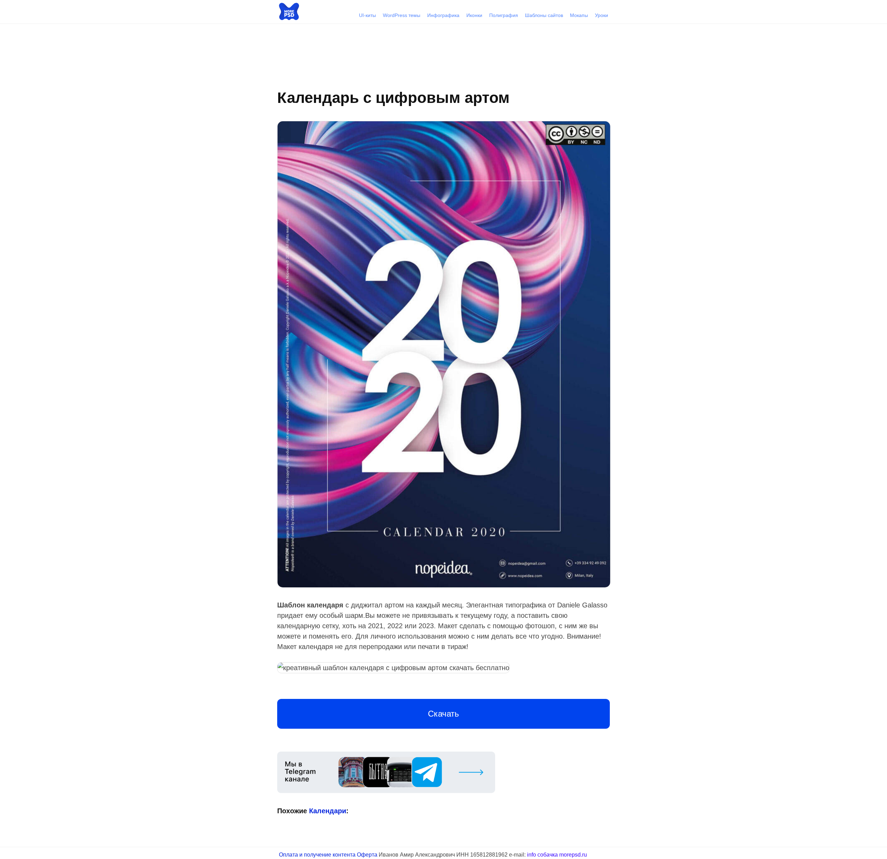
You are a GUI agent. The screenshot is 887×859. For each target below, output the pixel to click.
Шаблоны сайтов (544, 15)
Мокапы (579, 15)
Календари (599, 592)
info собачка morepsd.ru (557, 855)
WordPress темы (401, 15)
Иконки (474, 15)
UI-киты (367, 15)
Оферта (367, 855)
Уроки (601, 15)
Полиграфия (503, 15)
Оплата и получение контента (317, 855)
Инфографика (443, 15)
